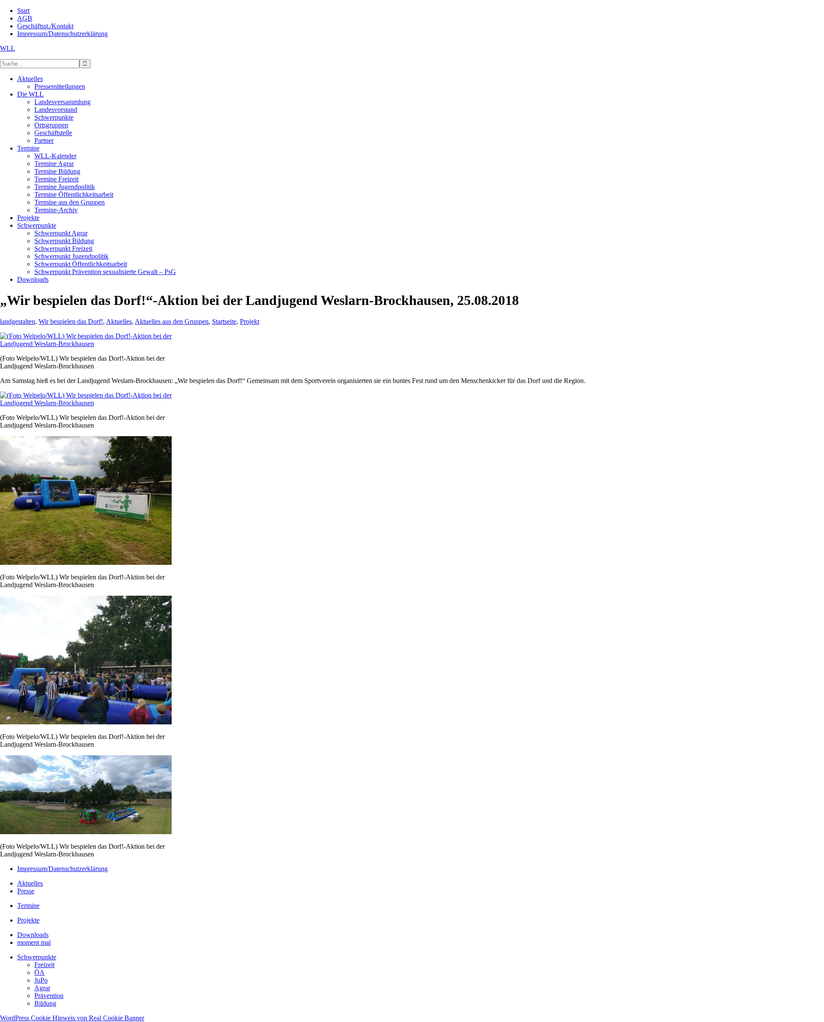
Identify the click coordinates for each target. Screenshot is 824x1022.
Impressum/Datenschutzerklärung (62, 868)
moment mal (34, 942)
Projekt (249, 321)
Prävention (49, 995)
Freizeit (44, 964)
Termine (28, 905)
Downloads (32, 934)
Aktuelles (119, 321)
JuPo (41, 980)
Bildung (45, 1003)
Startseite (224, 321)
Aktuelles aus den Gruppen (172, 321)
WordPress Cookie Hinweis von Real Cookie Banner (72, 1018)
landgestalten (17, 321)
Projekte (28, 920)
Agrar (42, 988)
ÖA (39, 972)
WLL (7, 48)
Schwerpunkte (36, 957)
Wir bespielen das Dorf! (71, 321)
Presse (25, 891)
